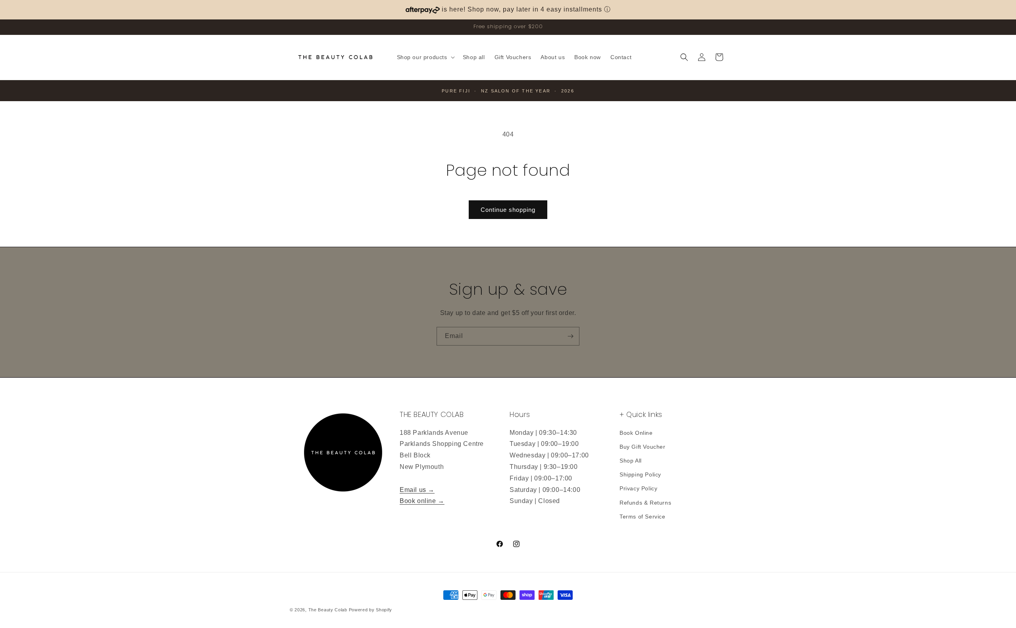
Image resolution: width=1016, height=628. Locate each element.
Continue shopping (508, 209)
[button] (425, 57)
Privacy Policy (638, 488)
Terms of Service (643, 516)
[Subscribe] (570, 336)
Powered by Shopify (371, 609)
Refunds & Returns (645, 502)
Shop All (631, 460)
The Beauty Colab (327, 609)
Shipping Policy (640, 474)
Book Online (636, 433)
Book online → (422, 500)
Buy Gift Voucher (643, 447)
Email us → (417, 489)
